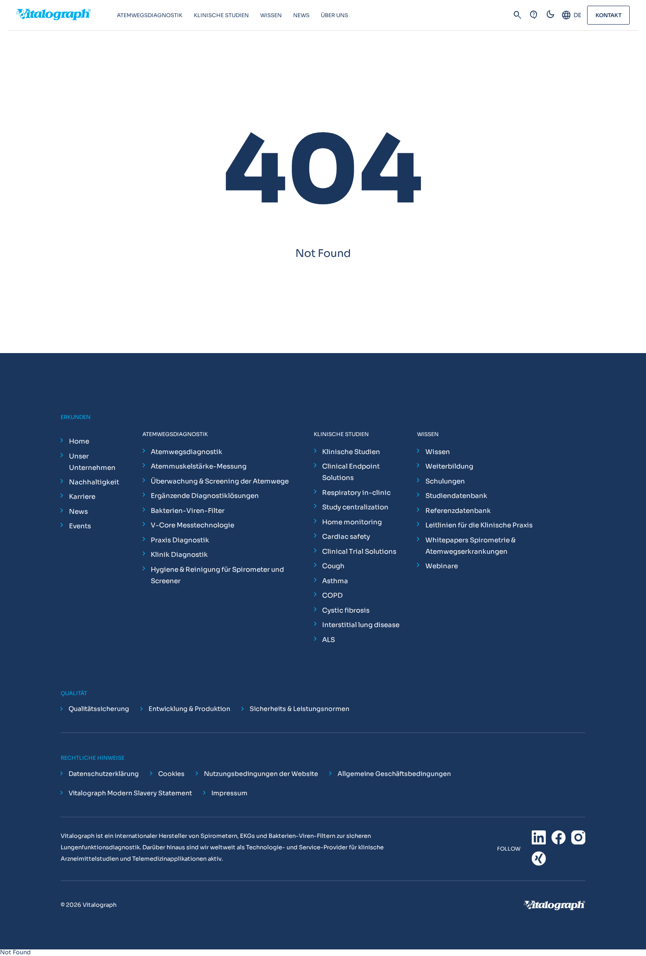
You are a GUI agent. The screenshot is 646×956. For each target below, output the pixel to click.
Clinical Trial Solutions (359, 551)
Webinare (441, 566)
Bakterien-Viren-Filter (188, 510)
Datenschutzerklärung (104, 774)
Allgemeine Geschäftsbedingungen (394, 774)
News (78, 511)
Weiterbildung (449, 466)
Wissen (437, 451)
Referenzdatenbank (458, 510)
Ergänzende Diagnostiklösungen (205, 495)
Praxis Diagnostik (180, 540)
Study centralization (355, 507)
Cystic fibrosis (346, 610)
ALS (328, 639)
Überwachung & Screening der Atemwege (220, 481)
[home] (66, 15)
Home (79, 441)
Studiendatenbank (456, 495)
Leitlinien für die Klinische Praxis (479, 525)
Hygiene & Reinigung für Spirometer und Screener (217, 575)
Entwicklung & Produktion (189, 709)
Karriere (82, 496)
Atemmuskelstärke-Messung (199, 466)
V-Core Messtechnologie (192, 525)
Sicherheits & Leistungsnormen (299, 709)
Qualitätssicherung (99, 709)
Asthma (335, 581)
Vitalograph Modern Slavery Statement (130, 793)
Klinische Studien (351, 451)
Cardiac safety (346, 536)
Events (80, 526)
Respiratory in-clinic (356, 492)
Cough (333, 566)
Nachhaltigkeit (94, 482)
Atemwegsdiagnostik (186, 451)
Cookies (171, 774)
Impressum (229, 793)
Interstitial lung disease (360, 624)
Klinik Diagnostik (179, 554)
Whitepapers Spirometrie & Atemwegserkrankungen (470, 546)
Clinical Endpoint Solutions (351, 472)
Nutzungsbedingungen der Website (261, 774)
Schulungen (445, 481)
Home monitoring (352, 522)
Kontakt (608, 15)
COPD (332, 595)
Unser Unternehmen (92, 462)
